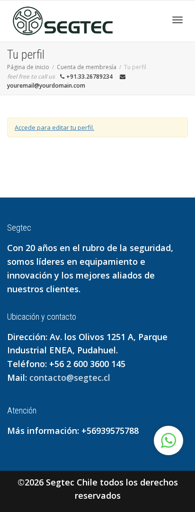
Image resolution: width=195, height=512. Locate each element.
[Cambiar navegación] (177, 20)
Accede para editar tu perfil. (54, 127)
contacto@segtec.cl (69, 377)
